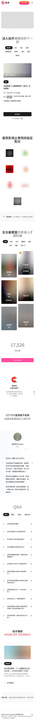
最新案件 (8, 48)
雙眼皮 (23, 241)
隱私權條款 (30, 716)
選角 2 (19, 514)
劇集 (28, 51)
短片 (21, 48)
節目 (23, 51)
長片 (16, 48)
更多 (22, 245)
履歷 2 (13, 514)
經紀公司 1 (27, 514)
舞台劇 (17, 55)
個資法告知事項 (22, 716)
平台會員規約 (5, 718)
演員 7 (6, 514)
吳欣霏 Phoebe (17, 444)
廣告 (27, 48)
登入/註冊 (24, 3)
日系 (17, 241)
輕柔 (29, 241)
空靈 (16, 245)
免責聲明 (12, 718)
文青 (10, 245)
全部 (5, 241)
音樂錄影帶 (8, 51)
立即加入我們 (17, 360)
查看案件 (17, 114)
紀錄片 (16, 51)
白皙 (11, 241)
